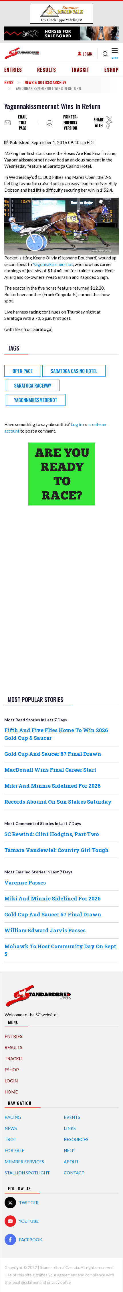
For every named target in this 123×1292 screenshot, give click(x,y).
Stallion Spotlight (27, 1172)
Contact (74, 1172)
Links (70, 1128)
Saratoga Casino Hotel (74, 371)
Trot (10, 1139)
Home (11, 1091)
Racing (13, 1117)
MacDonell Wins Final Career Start (50, 769)
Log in (76, 424)
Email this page (22, 122)
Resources (76, 1139)
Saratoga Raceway (32, 385)
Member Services (24, 1161)
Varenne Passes (25, 882)
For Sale (14, 1150)
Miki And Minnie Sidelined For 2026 (52, 785)
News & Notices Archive (45, 82)
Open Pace (23, 371)
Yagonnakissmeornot (53, 264)
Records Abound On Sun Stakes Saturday (58, 801)
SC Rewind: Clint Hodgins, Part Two (51, 834)
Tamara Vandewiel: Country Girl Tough (56, 850)
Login (87, 54)
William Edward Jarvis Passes (45, 930)
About (71, 1161)
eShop (111, 69)
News (8, 82)
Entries (13, 69)
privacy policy (58, 1282)
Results (46, 69)
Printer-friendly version (70, 122)
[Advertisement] (61, 599)
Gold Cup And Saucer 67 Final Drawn (52, 753)
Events (72, 1117)
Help (69, 1150)
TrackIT (80, 69)
